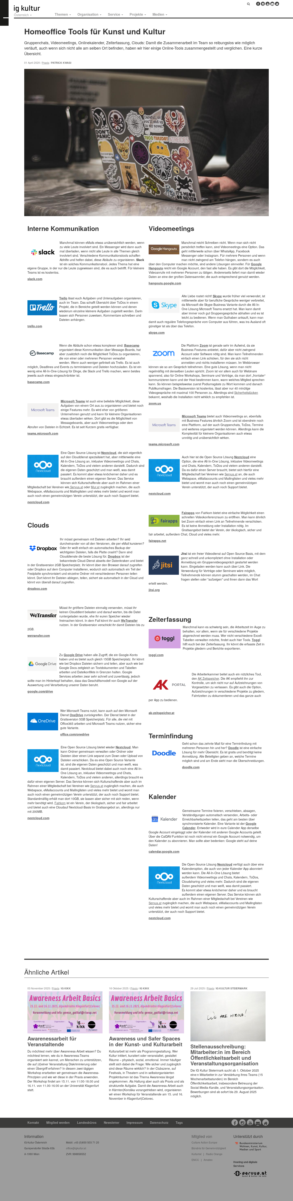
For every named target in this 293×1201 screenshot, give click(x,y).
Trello (63, 298)
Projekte (137, 14)
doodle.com (190, 767)
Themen (62, 14)
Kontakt (33, 1122)
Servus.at (76, 487)
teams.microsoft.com (42, 433)
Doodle (233, 748)
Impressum (135, 1122)
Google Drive (73, 655)
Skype (217, 296)
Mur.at (95, 487)
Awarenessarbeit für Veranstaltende (51, 1041)
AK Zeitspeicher (208, 678)
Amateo (208, 1160)
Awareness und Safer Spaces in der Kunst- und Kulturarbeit (145, 1041)
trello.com (34, 326)
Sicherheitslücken (246, 392)
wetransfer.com (38, 635)
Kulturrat (196, 1154)
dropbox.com (37, 588)
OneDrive (76, 715)
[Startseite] (32, 8)
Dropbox (114, 556)
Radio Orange (214, 1154)
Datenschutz (159, 1122)
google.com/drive (40, 691)
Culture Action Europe (204, 1142)
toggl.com (156, 655)
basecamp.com (38, 382)
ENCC (195, 1160)
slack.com (34, 279)
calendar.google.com (164, 851)
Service (114, 14)
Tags (179, 1122)
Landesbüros (87, 1122)
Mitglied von (202, 1136)
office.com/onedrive (74, 734)
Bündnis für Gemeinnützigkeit (209, 1148)
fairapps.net (157, 540)
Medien (159, 14)
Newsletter (111, 1122)
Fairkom (60, 803)
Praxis (45, 62)
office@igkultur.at (76, 1148)
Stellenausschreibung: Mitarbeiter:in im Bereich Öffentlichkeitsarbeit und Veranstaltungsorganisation (224, 1055)
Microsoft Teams (73, 401)
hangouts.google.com (165, 283)
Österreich (22, 14)
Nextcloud (108, 452)
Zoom (204, 345)
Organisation (88, 14)
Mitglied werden (58, 1122)
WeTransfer (129, 620)
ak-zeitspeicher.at (161, 713)
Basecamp (131, 345)
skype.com (157, 332)
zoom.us (155, 403)
